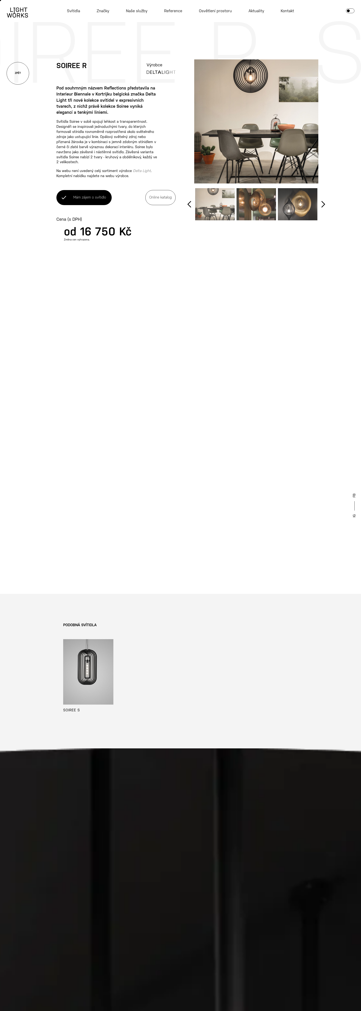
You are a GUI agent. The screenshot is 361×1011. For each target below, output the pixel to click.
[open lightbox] (256, 121)
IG (354, 515)
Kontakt (287, 11)
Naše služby (136, 11)
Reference (173, 11)
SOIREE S (71, 710)
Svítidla (73, 11)
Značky (103, 11)
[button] (189, 204)
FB (354, 495)
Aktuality (256, 11)
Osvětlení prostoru (215, 11)
